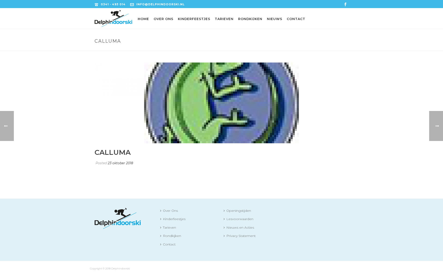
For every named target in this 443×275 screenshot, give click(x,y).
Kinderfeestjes (194, 19)
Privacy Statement (241, 236)
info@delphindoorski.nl (160, 4)
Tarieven (224, 19)
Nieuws (274, 19)
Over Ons (163, 19)
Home (143, 19)
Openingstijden (238, 211)
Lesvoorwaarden (239, 219)
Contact (296, 19)
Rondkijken (250, 19)
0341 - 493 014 (113, 4)
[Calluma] (221, 103)
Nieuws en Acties (240, 227)
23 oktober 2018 (120, 163)
